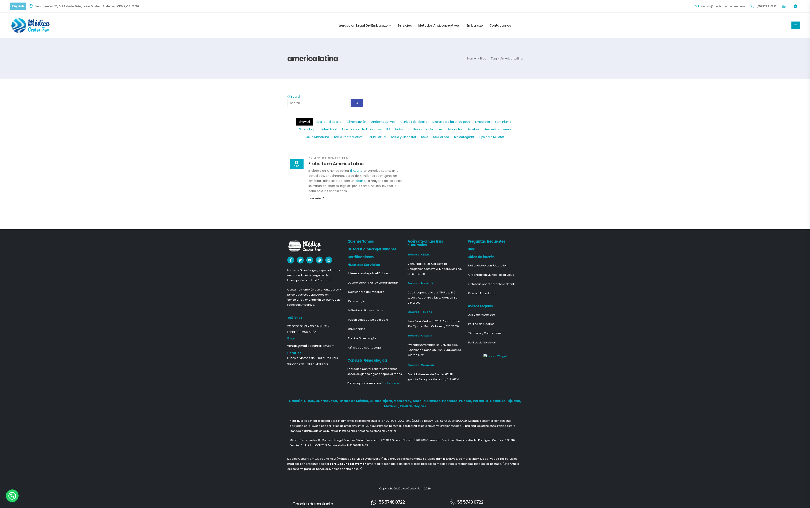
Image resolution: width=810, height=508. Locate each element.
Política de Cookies (481, 324)
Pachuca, (450, 401)
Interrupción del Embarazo (361, 129)
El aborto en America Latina (335, 164)
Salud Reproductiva (348, 137)
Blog (471, 249)
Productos (455, 129)
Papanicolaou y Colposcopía (368, 320)
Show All (304, 122)
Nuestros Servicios (363, 264)
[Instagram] (328, 260)
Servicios (404, 25)
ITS (388, 129)
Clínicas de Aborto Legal (364, 347)
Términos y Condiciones (484, 333)
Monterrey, (403, 401)
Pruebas (473, 129)
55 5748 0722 (319, 326)
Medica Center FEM (331, 158)
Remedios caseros (498, 129)
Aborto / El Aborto (329, 122)
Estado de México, (354, 401)
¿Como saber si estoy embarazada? (373, 282)
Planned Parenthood (482, 293)
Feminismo (503, 122)
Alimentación (356, 122)
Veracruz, (481, 401)
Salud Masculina (317, 137)
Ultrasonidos (356, 329)
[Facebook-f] (290, 260)
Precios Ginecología (362, 338)
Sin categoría (464, 137)
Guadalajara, (382, 401)
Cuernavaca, (327, 401)
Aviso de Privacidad (481, 314)
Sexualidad (441, 137)
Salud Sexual (377, 137)
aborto (360, 181)
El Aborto (356, 171)
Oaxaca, (434, 401)
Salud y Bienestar (403, 137)
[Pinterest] (319, 260)
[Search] (357, 103)
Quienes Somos (360, 241)
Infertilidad (329, 129)
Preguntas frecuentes (486, 241)
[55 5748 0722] (374, 502)
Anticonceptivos (383, 122)
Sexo (424, 137)
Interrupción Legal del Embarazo (362, 25)
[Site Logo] (31, 25)
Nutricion (401, 129)
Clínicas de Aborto (413, 122)
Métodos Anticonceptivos (439, 25)
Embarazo (474, 25)
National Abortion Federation (488, 265)
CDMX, (310, 401)
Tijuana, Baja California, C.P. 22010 (436, 326)
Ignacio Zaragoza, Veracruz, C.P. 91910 (433, 379)
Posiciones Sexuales (428, 129)
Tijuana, (514, 401)
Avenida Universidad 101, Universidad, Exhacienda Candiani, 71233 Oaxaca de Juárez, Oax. (434, 350)
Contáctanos (500, 25)
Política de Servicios (482, 342)
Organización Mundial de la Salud (491, 275)
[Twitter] (300, 260)
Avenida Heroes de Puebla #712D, (431, 374)
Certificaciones (360, 256)
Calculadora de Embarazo (366, 292)
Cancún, (296, 401)
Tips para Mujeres (492, 137)
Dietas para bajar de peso (451, 122)
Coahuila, (498, 401)
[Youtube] (309, 260)
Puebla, (466, 401)
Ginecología (307, 129)
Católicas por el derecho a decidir (492, 284)
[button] (294, 97)
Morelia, (420, 401)
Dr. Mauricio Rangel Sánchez (371, 249)
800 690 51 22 (306, 332)
